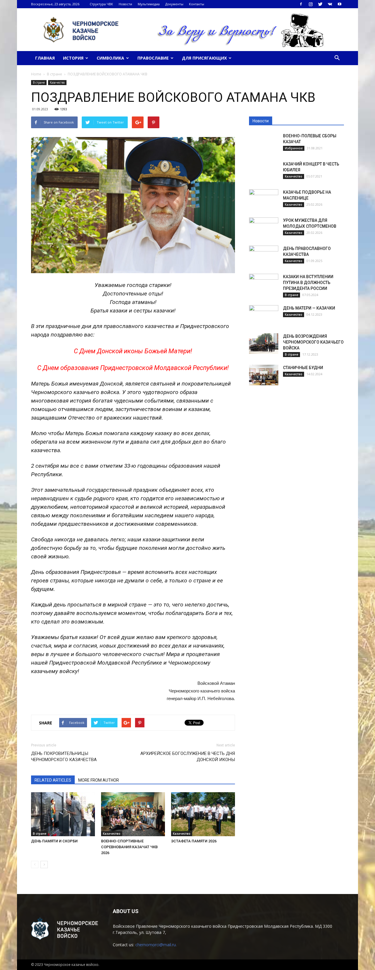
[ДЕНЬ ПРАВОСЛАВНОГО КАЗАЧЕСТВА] (263, 256)
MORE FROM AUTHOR (98, 780)
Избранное (294, 148)
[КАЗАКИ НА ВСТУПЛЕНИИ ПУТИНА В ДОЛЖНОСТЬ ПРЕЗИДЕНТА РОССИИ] (263, 284)
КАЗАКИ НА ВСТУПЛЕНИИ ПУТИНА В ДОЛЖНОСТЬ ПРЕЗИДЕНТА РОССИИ (308, 282)
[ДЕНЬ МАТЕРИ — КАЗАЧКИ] (263, 315)
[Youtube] (339, 4)
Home (36, 74)
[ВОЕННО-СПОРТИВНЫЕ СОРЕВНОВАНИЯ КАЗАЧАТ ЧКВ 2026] (133, 814)
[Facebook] (300, 4)
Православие (153, 58)
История (73, 58)
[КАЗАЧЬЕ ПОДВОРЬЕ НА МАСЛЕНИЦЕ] (263, 199)
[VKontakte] (329, 4)
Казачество (57, 82)
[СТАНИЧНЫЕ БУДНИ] (263, 375)
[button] (337, 58)
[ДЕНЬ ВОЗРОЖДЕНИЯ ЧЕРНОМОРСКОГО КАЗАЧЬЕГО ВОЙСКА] (263, 343)
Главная (45, 58)
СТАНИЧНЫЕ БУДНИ (303, 367)
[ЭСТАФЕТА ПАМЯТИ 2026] (203, 814)
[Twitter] (320, 4)
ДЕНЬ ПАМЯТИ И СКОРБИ (54, 841)
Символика (110, 58)
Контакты (196, 4)
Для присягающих (204, 58)
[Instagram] (310, 4)
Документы (174, 4)
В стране (39, 82)
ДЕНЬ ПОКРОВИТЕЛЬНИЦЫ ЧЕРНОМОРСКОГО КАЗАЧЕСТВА (64, 756)
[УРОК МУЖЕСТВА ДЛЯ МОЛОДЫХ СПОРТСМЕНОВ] (263, 227)
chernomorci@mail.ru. (156, 944)
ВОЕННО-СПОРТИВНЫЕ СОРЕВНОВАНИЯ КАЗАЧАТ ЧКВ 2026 (129, 847)
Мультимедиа (149, 4)
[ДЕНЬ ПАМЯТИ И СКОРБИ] (63, 814)
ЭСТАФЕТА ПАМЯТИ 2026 (194, 841)
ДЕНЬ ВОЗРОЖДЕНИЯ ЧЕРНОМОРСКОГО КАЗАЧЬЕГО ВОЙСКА (313, 342)
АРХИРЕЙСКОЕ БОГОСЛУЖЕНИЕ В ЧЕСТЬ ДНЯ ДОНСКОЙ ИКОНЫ (187, 756)
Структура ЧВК (101, 4)
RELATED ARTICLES (53, 780)
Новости (125, 4)
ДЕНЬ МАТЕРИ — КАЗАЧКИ (309, 308)
